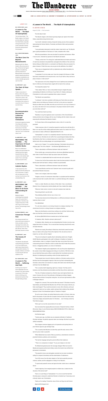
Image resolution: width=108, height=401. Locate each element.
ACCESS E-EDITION (41, 16)
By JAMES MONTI (19, 137)
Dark (19, 16)
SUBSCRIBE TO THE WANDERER (56, 16)
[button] (34, 389)
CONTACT (81, 16)
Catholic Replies (21, 166)
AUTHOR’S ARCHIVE (71, 16)
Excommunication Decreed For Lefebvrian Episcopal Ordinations (21, 115)
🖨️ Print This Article (65, 389)
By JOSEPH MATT (19, 84)
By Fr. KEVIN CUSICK (19, 27)
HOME (32, 16)
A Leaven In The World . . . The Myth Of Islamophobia (22, 32)
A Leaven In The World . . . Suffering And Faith (22, 263)
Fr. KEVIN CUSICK (39, 27)
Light (15, 16)
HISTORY (89, 16)
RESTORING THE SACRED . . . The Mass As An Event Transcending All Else (21, 189)
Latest (26, 27)
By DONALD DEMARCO (20, 212)
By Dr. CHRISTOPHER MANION (21, 53)
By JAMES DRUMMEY (19, 163)
